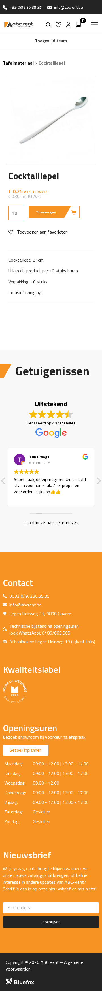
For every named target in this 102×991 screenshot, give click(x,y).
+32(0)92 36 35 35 (26, 7)
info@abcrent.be (68, 7)
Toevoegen (46, 212)
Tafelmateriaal (18, 62)
